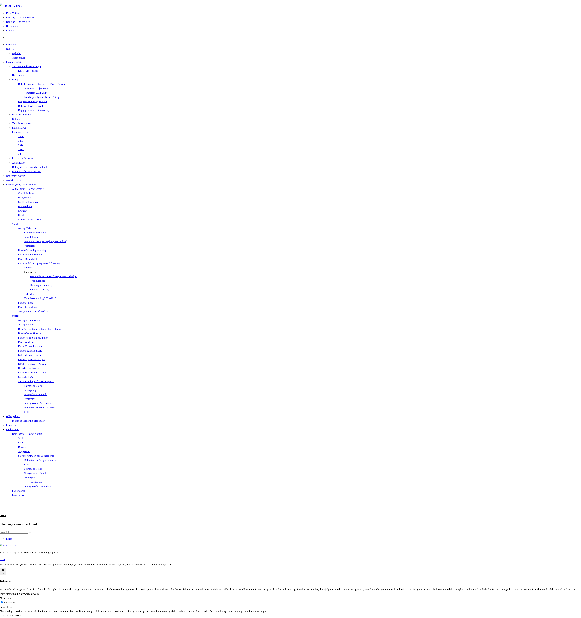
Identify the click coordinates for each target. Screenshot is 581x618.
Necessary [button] (5, 598)
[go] (30, 532)
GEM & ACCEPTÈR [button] (10, 615)
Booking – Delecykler (18, 21)
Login (9, 538)
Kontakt (10, 30)
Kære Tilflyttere (14, 13)
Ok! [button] (172, 564)
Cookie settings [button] (158, 564)
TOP (2, 559)
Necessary (9, 602)
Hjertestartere (13, 26)
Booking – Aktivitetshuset (20, 17)
